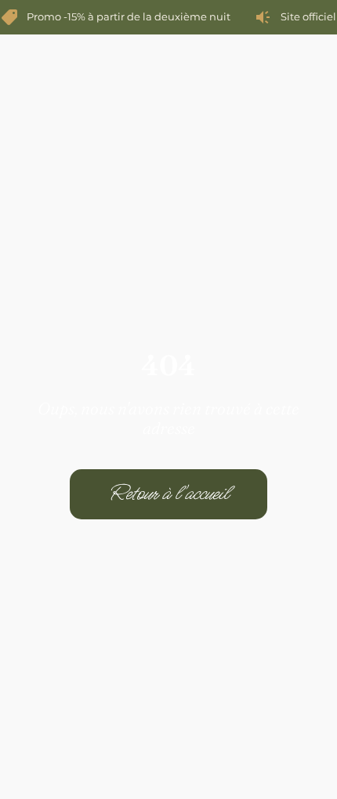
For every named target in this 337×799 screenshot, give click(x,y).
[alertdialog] (168, 17)
